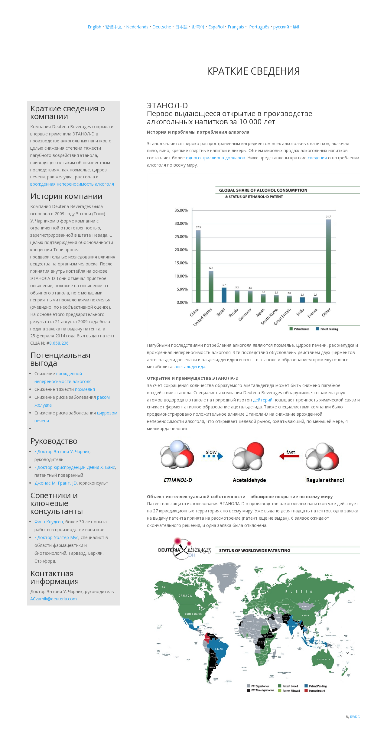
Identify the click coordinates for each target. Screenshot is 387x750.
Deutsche (161, 27)
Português (258, 27)
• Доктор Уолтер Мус (56, 537)
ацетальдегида (189, 366)
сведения (318, 158)
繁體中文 (113, 27)
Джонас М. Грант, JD (55, 483)
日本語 (181, 27)
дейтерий (263, 400)
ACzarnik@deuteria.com (53, 599)
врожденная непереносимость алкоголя (72, 184)
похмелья (85, 389)
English (94, 27)
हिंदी (296, 27)
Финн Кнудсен (48, 521)
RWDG (355, 717)
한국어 (198, 27)
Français (236, 27)
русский (281, 27)
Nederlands (137, 27)
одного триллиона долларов (215, 158)
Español (216, 27)
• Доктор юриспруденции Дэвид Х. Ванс (74, 467)
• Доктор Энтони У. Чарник (61, 451)
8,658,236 (59, 343)
